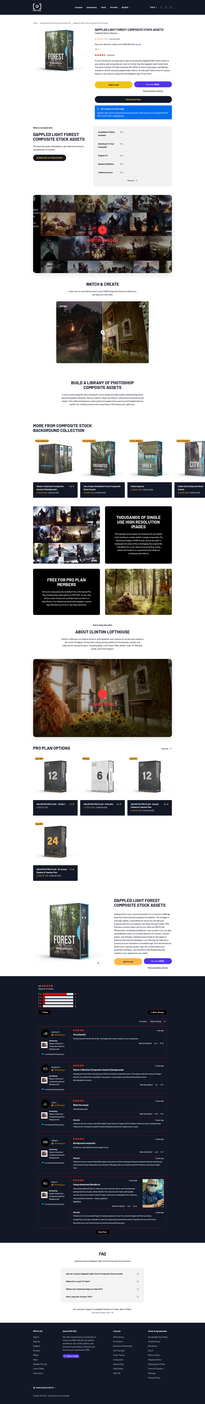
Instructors (92, 7)
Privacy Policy (154, 1377)
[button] (105, 55)
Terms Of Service (155, 1368)
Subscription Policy (156, 1364)
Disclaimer (152, 1346)
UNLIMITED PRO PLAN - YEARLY (51, 804)
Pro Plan (114, 7)
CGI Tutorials (118, 1350)
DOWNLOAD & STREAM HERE (50, 158)
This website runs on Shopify (59, 1396)
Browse (36, 1350)
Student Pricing (40, 1364)
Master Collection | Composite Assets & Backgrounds (56, 1046)
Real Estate (118, 1368)
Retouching (118, 1364)
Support (36, 1346)
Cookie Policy (154, 1341)
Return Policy (154, 1355)
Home (35, 23)
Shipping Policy (155, 1359)
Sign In (36, 1337)
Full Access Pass (133, 99)
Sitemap (151, 1373)
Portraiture (118, 1341)
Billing (35, 1355)
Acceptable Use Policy (158, 1337)
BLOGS (125, 7)
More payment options (153, 91)
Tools (103, 7)
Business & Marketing (122, 1346)
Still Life (116, 1373)
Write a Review (159, 1013)
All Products (118, 1337)
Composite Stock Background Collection (55, 23)
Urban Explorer (137, 486)
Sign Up (36, 1341)
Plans (35, 1359)
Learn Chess (38, 1368)
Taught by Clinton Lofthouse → (107, 33)
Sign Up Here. (119, 116)
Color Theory (119, 1355)
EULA (150, 1350)
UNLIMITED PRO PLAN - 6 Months (98, 804)
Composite (118, 1359)
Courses (78, 7)
